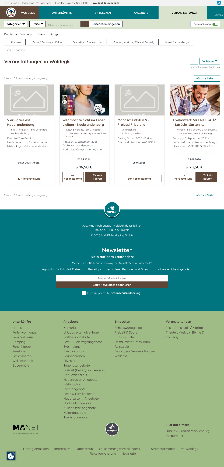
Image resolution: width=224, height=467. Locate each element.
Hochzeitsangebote (78, 403)
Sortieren (208, 61)
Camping (19, 342)
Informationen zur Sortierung (205, 67)
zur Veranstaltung (29, 178)
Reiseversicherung (103, 453)
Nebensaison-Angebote (80, 380)
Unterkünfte (21, 322)
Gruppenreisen (74, 356)
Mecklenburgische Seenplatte (72, 3)
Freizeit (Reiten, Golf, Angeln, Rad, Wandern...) (84, 372)
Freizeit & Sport (126, 332)
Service (219, 14)
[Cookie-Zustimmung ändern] (11, 456)
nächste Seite (205, 78)
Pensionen (19, 351)
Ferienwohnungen (25, 332)
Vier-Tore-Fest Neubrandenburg (20, 122)
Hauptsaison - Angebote (81, 398)
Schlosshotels (21, 356)
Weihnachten (73, 384)
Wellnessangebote (77, 337)
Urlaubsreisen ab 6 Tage (81, 332)
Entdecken (122, 322)
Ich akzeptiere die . (114, 293)
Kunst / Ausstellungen (177, 42)
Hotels (17, 328)
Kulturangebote (75, 413)
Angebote (71, 322)
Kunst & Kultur (125, 337)
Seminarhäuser (23, 337)
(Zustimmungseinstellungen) (119, 449)
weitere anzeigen (16, 50)
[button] (30, 11)
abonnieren (112, 285)
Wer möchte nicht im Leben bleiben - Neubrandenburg (84, 122)
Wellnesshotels (22, 361)
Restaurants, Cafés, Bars (132, 342)
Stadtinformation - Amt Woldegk (174, 449)
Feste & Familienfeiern (79, 394)
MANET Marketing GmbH (117, 235)
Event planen (73, 347)
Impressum (62, 449)
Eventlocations (74, 351)
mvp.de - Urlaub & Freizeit (112, 229)
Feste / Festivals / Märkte (47, 42)
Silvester (70, 361)
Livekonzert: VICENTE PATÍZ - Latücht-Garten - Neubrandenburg (194, 124)
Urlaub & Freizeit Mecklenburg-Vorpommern (188, 433)
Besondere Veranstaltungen (135, 351)
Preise (36, 24)
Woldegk (106, 3)
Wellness (121, 356)
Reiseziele (122, 347)
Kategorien (14, 24)
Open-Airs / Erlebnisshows (88, 42)
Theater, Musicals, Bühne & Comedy (134, 42)
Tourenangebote (76, 417)
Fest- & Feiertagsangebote (83, 342)
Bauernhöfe (20, 365)
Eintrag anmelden (36, 449)
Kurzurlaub (71, 328)
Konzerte (16, 42)
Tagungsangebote (77, 365)
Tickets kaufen (97, 176)
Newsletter (129, 453)
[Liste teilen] (194, 61)
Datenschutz (85, 449)
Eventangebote (75, 389)
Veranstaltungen (178, 322)
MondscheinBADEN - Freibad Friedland (133, 122)
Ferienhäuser (21, 347)
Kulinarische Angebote (80, 408)
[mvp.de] (219, 3)
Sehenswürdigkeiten (129, 328)
